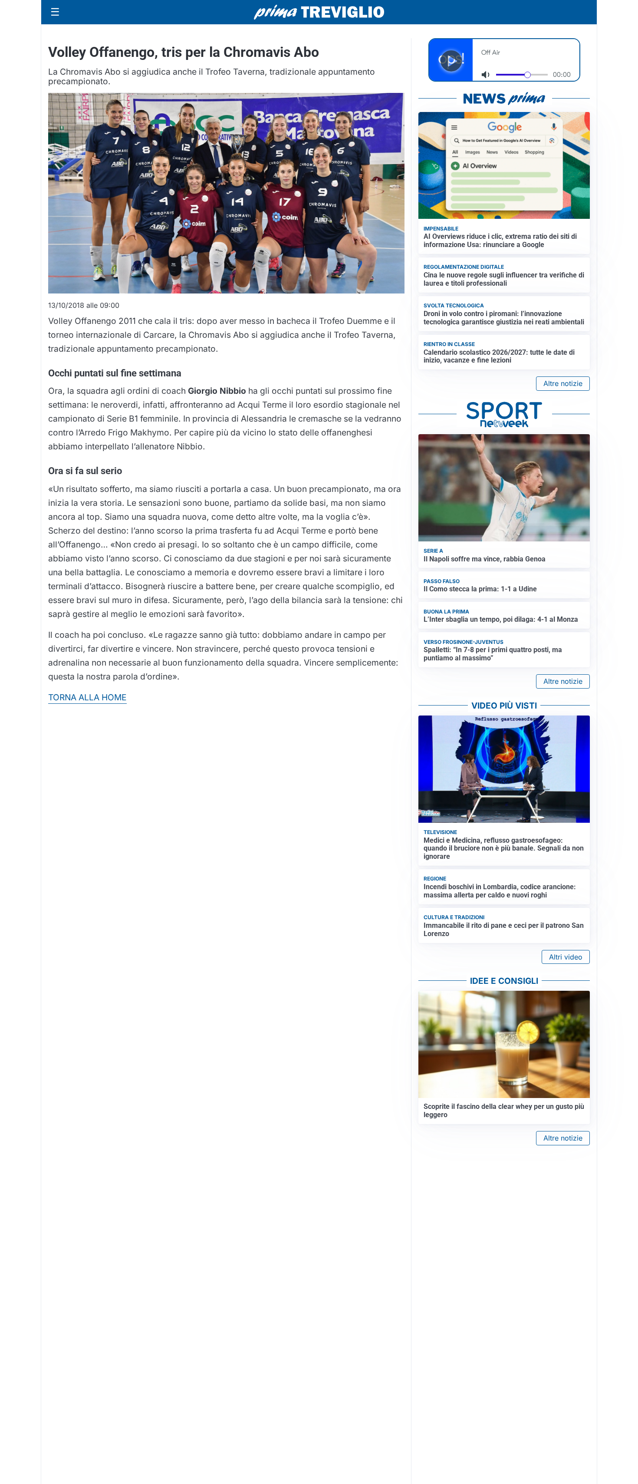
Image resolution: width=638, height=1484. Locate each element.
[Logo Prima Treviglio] (319, 12)
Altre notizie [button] (562, 383)
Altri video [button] (565, 957)
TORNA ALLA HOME (87, 697)
